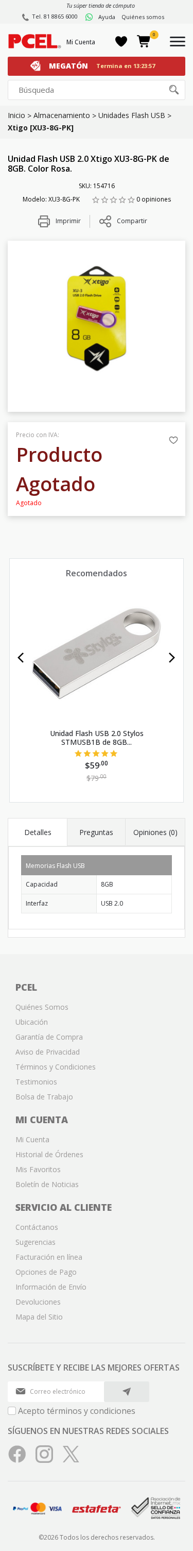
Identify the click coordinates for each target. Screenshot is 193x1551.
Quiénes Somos (41, 1007)
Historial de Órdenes (49, 1154)
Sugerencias (35, 1242)
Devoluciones (38, 1302)
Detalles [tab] (37, 832)
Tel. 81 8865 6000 (55, 16)
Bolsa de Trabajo (44, 1097)
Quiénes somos (142, 17)
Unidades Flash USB (131, 115)
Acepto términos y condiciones (76, 1410)
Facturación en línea (48, 1257)
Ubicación (31, 1022)
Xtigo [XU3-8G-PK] (41, 127)
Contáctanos (36, 1227)
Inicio (16, 115)
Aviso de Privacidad (47, 1052)
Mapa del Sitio (39, 1317)
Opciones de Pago (46, 1272)
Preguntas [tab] (96, 832)
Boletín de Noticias (47, 1184)
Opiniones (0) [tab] (155, 832)
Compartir (132, 220)
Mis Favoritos (38, 1169)
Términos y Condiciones (55, 1067)
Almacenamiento (61, 115)
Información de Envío (50, 1287)
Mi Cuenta (80, 42)
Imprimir (67, 220)
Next (172, 658)
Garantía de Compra (49, 1037)
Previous (20, 658)
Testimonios (36, 1082)
